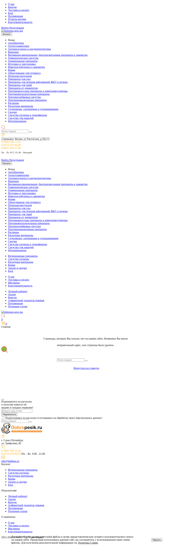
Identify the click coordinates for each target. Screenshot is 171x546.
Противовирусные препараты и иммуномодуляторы (38, 91)
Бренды (12, 7)
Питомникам (15, 16)
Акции (12, 294)
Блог (10, 13)
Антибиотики (16, 43)
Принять (157, 540)
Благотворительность (20, 22)
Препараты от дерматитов (23, 88)
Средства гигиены (18, 259)
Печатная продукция (20, 76)
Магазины (14, 282)
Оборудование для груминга (24, 73)
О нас (11, 4)
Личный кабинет (17, 291)
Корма (11, 70)
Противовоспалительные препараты (29, 94)
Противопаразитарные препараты (27, 100)
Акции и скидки (17, 268)
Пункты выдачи (17, 19)
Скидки (12, 112)
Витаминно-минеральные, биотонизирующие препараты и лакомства (48, 55)
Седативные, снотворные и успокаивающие (33, 109)
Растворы (13, 103)
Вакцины (13, 52)
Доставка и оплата (18, 10)
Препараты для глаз (19, 79)
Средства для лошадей (21, 118)
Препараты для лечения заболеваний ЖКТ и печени (38, 82)
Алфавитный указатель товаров (26, 300)
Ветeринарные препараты (23, 256)
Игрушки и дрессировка (22, 64)
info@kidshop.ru (10, 461)
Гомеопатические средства (23, 58)
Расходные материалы (20, 106)
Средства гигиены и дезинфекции (27, 115)
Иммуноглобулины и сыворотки (26, 67)
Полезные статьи (17, 306)
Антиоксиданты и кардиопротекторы (29, 49)
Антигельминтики (18, 46)
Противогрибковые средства (24, 97)
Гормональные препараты (23, 61)
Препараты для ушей (20, 85)
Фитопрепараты (17, 121)
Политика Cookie (88, 542)
